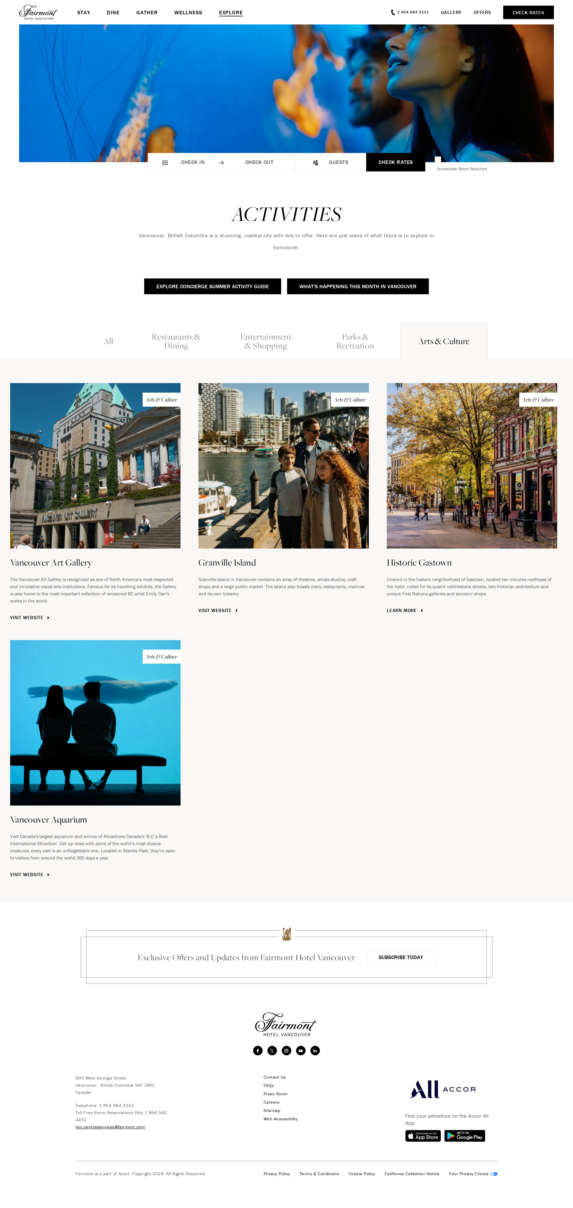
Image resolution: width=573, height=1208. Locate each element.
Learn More (402, 610)
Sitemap (272, 1110)
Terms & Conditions (319, 1173)
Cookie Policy (362, 1173)
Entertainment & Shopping (266, 341)
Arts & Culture (443, 340)
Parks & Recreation (355, 341)
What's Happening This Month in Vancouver (358, 286)
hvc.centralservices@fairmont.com (110, 1127)
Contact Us (275, 1077)
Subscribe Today (401, 957)
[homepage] (48, 12)
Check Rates (395, 162)
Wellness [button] (188, 12)
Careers (271, 1102)
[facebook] (258, 1050)
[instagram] (286, 1050)
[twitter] (272, 1050)
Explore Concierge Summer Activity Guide (212, 286)
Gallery (451, 12)
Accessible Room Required (462, 168)
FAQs (269, 1085)
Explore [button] (231, 12)
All (108, 340)
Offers (482, 12)
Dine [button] (113, 12)
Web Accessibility (281, 1119)
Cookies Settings (473, 1173)
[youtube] (301, 1050)
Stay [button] (83, 12)
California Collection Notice (412, 1173)
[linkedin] (315, 1050)
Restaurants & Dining (176, 341)
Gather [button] (147, 12)
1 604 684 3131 (116, 1105)
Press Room (276, 1094)
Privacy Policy (277, 1173)
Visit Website (27, 617)
